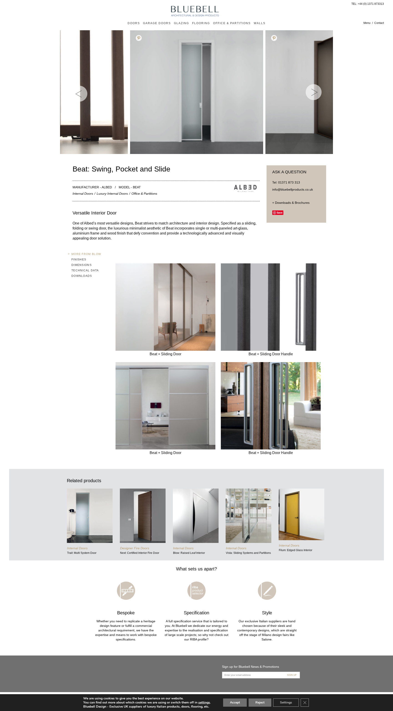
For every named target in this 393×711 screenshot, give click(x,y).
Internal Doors (83, 193)
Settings (286, 702)
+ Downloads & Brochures (291, 202)
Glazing (181, 23)
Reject (260, 702)
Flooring (201, 23)
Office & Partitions (232, 23)
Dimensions (81, 265)
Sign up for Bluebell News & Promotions (250, 666)
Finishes (78, 259)
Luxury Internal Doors (112, 193)
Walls (259, 23)
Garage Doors (157, 23)
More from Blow (86, 254)
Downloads (81, 275)
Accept (235, 702)
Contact (379, 23)
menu (366, 23)
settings (204, 703)
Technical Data (85, 270)
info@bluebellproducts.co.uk (292, 189)
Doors (134, 23)
